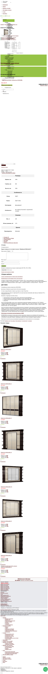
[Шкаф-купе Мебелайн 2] (10, 35)
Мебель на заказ (6, 8)
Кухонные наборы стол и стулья (11, 637)
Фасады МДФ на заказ (9, 77)
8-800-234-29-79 (43, 84)
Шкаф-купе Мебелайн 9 (6, 349)
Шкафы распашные (9, 24)
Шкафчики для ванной (9, 644)
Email (2, 263)
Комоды (9, 34)
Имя (2, 261)
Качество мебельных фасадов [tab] (11, 242)
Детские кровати (10, 66)
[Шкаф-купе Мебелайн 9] (12, 348)
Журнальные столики (9, 635)
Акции (4, 6)
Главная (2, 24)
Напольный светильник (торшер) (11, 652)
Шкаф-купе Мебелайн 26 (6, 521)
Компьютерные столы (9, 633)
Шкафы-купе (10, 25)
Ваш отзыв (3, 259)
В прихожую (7, 631)
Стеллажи (9, 30)
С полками (29, 320)
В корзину (3, 165)
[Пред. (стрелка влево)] (0, 673)
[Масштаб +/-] (2, 672)
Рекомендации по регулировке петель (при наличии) (11, 278)
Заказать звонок (44, 85)
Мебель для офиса (4, 589)
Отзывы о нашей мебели (5, 599)
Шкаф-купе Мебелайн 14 (6, 418)
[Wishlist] (0, 426)
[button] (45, 669)
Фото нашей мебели (4, 600)
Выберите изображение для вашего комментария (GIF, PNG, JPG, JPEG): (16, 267)
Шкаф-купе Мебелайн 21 (6, 383)
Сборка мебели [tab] (7, 239)
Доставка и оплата (7, 10)
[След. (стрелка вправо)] (2, 673)
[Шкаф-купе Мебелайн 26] (12, 520)
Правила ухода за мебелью (6, 601)
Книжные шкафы (10, 28)
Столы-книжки (10, 55)
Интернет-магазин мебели (5, 609)
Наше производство (4, 595)
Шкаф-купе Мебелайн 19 (6, 452)
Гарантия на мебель (4, 597)
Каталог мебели (8, 24)
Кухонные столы (8, 636)
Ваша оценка (4, 251)
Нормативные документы (5, 596)
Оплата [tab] (5, 241)
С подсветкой (24, 320)
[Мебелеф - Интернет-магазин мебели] (5, 15)
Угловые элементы (9, 32)
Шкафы (6, 22)
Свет (6, 69)
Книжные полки (10, 68)
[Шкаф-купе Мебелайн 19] (12, 451)
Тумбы (6, 627)
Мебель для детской (4, 587)
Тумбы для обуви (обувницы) (11, 630)
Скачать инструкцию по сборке (8, 172)
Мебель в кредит (4, 583)
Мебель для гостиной (4, 584)
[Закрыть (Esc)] (0, 672)
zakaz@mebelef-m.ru (4, 605)
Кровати (9, 67)
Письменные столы (9, 634)
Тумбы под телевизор (9, 37)
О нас (4, 11)
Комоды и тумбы (7, 625)
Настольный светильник (10, 71)
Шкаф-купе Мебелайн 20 (6, 567)
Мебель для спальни (4, 586)
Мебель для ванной (9, 58)
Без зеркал (13, 320)
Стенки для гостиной (9, 57)
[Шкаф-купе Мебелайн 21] (12, 382)
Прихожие (7, 56)
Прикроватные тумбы (9, 629)
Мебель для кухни (4, 585)
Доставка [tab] (6, 240)
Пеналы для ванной (9, 60)
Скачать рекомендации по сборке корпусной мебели (12, 276)
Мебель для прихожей (5, 588)
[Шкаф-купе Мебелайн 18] (12, 554)
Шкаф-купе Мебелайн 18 (6, 555)
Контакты (5, 13)
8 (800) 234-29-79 (3, 604)
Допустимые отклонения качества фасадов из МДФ (12, 313)
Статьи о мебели (3, 598)
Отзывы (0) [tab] (6, 237)
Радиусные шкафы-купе (10, 27)
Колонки (9, 29)
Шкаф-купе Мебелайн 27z (6, 486)
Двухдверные (18, 320)
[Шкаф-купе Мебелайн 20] (9, 566)
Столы (4, 632)
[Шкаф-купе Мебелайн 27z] (12, 485)
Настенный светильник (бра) (11, 653)
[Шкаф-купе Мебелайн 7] (6, 34)
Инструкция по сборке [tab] (9, 238)
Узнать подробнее (4, 65)
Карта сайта (2, 615)
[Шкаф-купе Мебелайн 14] (12, 417)
